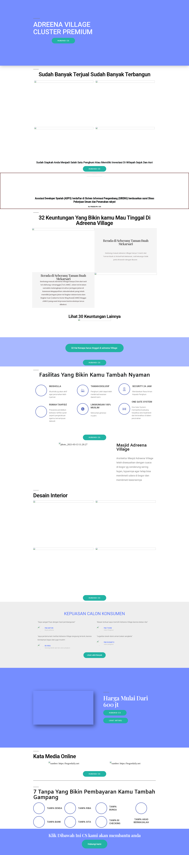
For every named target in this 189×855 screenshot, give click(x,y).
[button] (63, 40)
